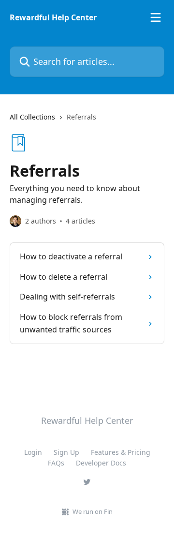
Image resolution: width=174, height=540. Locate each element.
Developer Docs (101, 462)
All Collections (32, 116)
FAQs (56, 462)
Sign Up (66, 452)
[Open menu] (155, 17)
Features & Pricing (120, 452)
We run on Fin (92, 511)
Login (33, 452)
